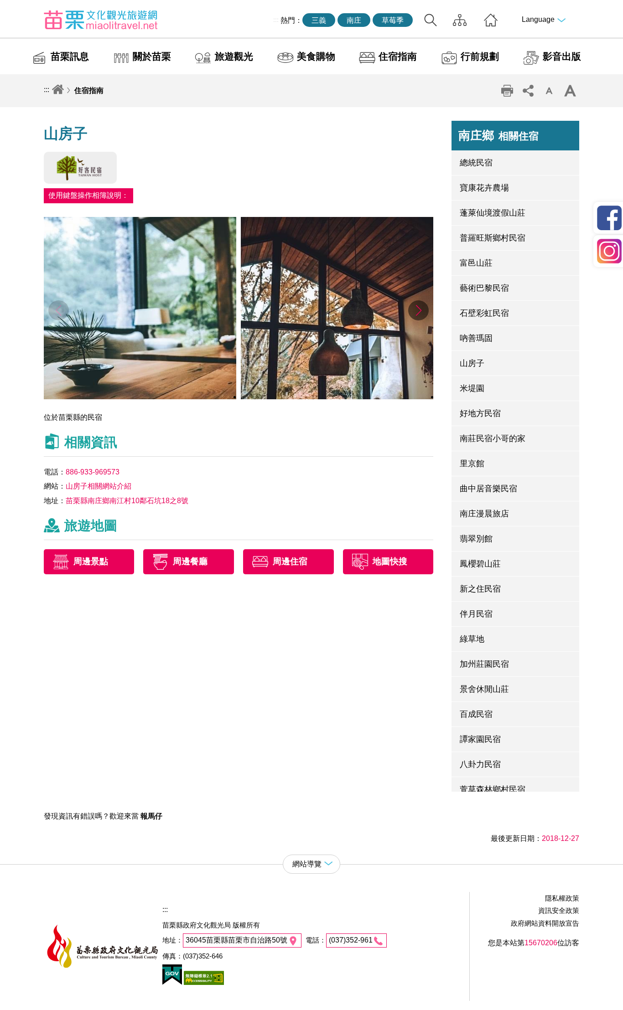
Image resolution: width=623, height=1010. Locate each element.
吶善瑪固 (476, 338)
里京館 (472, 463)
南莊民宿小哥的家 (492, 438)
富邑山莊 (476, 263)
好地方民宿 (480, 413)
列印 (506, 90)
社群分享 (527, 90)
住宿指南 (398, 56)
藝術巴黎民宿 (484, 288)
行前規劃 (480, 56)
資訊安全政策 (558, 910)
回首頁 (491, 20)
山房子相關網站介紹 (98, 486)
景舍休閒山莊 (484, 689)
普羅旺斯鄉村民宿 (492, 237)
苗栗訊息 (70, 56)
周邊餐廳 (190, 561)
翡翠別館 (476, 538)
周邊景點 (90, 561)
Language (538, 19)
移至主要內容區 (25, 7)
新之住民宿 (480, 588)
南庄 (354, 20)
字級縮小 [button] (548, 90)
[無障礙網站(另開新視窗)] (203, 982)
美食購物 (316, 56)
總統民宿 (476, 162)
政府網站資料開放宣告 (545, 923)
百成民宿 (476, 714)
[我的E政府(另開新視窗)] (172, 982)
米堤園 (472, 388)
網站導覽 (460, 20)
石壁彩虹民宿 (484, 313)
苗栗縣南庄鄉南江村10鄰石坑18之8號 (127, 501)
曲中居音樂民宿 (488, 488)
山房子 (472, 363)
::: (276, 19)
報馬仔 (151, 816)
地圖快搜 (390, 561)
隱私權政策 (562, 898)
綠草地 (472, 639)
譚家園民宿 (480, 739)
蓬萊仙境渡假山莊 (492, 212)
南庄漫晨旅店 (484, 513)
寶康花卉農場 (484, 187)
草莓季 (393, 20)
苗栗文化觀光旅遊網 (101, 19)
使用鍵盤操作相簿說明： (88, 195)
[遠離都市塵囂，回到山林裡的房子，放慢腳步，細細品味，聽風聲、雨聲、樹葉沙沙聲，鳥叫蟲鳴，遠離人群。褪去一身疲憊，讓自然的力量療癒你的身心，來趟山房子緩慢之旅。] (140, 397)
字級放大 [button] (569, 90)
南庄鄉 (498, 135)
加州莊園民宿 (484, 664)
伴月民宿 (476, 613)
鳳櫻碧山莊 (480, 563)
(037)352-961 (351, 940)
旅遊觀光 (234, 56)
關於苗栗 (152, 56)
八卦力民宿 (480, 764)
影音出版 (562, 56)
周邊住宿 (290, 561)
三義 (319, 20)
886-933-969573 (92, 472)
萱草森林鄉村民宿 (492, 789)
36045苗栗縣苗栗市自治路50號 (236, 940)
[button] (418, 310)
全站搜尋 (430, 20)
